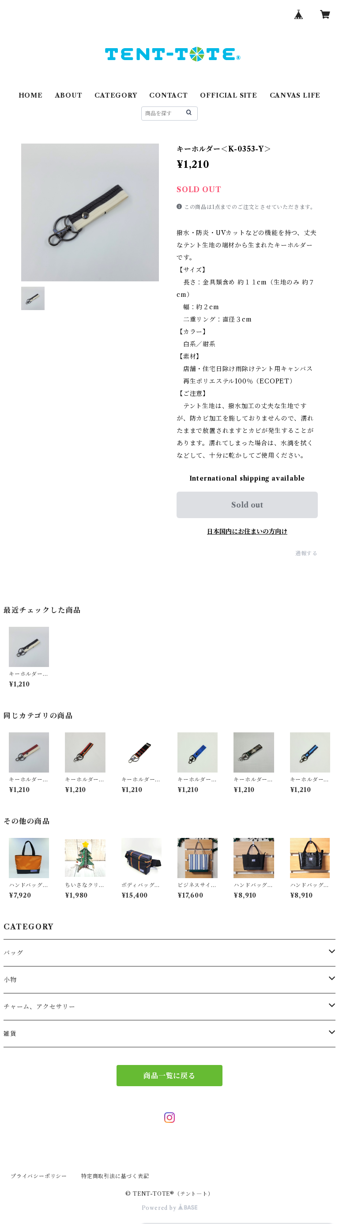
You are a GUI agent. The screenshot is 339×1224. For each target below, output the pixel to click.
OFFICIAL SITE (228, 95)
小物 (10, 980)
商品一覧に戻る (169, 1075)
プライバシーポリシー (39, 1176)
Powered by (160, 1208)
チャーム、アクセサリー (39, 1007)
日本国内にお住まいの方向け (247, 531)
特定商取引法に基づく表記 (115, 1176)
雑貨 (10, 1034)
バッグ (13, 953)
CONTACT (168, 95)
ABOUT (69, 95)
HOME (31, 95)
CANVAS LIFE (295, 95)
